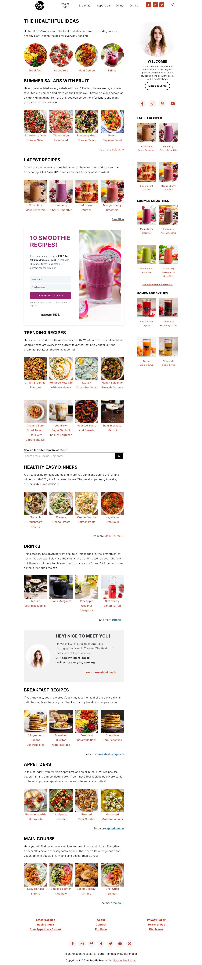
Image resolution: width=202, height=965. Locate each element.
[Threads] (129, 943)
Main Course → (114, 536)
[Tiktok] (101, 943)
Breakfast (85, 5)
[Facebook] (142, 104)
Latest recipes (45, 919)
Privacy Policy (156, 919)
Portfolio (101, 929)
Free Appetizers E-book (45, 929)
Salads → (118, 149)
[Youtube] (173, 104)
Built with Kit (50, 314)
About (101, 919)
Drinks (134, 5)
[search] (119, 456)
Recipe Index (65, 5)
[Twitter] (110, 943)
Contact (101, 924)
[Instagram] (152, 104)
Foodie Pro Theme (124, 960)
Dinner (120, 5)
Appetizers (103, 5)
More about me (157, 85)
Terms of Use (156, 924)
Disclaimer (156, 929)
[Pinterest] (162, 104)
